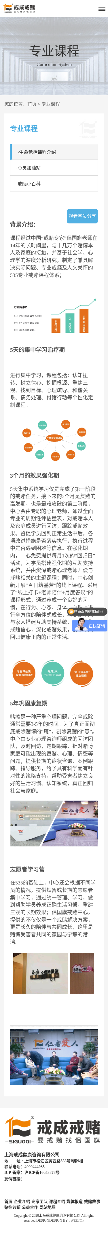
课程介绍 (57, 1201)
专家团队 (39, 1201)
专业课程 (50, 104)
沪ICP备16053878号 (42, 1172)
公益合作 (30, 1207)
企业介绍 (22, 1201)
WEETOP (77, 1220)
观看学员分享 (82, 216)
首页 (32, 104)
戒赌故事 (92, 1201)
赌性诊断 (12, 1207)
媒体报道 (75, 1201)
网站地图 (47, 1207)
